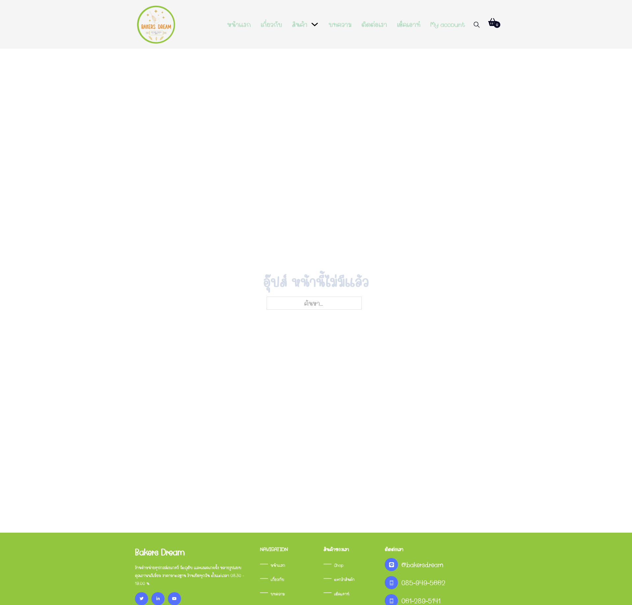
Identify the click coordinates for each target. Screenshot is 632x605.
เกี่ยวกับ (271, 24)
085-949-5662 (423, 582)
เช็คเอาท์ (408, 24)
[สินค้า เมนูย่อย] (315, 24)
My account (447, 24)
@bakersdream (422, 564)
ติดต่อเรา (374, 24)
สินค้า (299, 24)
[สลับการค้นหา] (477, 25)
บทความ (340, 24)
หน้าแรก (239, 24)
